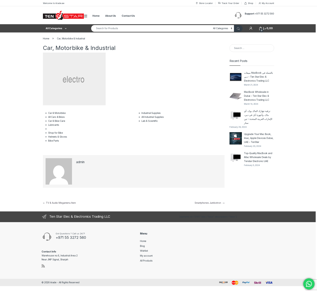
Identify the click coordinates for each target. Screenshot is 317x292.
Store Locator (206, 3)
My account (146, 255)
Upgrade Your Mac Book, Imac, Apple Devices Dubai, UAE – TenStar (258, 138)
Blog (142, 246)
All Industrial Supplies (152, 117)
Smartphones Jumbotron (210, 202)
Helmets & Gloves (57, 136)
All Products (146, 260)
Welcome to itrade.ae (53, 3)
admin (80, 162)
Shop (250, 3)
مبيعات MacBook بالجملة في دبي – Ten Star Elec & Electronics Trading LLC (258, 76)
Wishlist (144, 250)
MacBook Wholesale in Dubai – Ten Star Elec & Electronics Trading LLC (256, 95)
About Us (110, 15)
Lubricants (53, 124)
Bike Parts (53, 140)
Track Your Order (230, 3)
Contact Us (128, 15)
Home (95, 15)
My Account (268, 3)
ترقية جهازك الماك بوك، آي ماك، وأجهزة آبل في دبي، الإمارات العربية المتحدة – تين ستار (258, 117)
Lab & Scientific (149, 120)
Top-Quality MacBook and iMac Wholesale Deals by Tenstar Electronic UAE (258, 157)
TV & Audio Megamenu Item (59, 202)
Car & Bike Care (56, 120)
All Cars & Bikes (56, 117)
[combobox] (151, 28)
